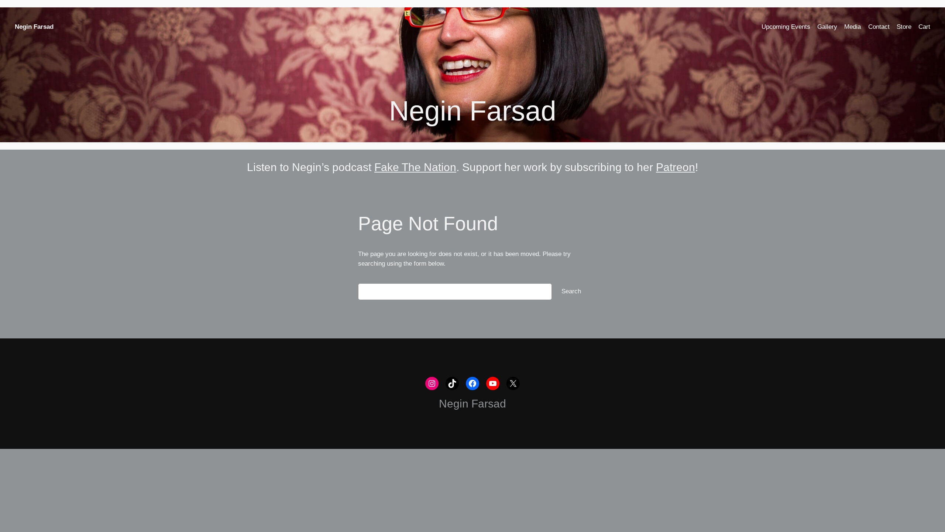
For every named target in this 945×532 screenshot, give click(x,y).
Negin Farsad (34, 26)
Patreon (675, 167)
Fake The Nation (415, 167)
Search (571, 291)
